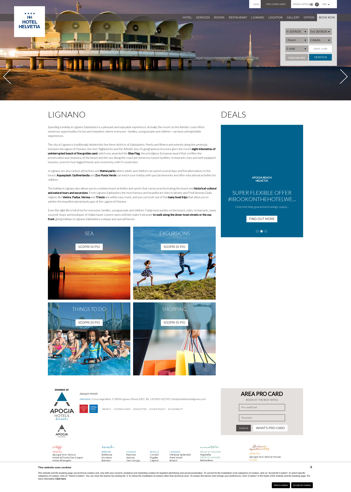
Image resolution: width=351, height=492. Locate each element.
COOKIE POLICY (157, 409)
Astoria (130, 457)
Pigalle (154, 457)
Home (256, 4)
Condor (154, 454)
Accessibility (175, 409)
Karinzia (131, 454)
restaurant (238, 17)
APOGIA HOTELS (301, 4)
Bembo (106, 460)
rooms (219, 17)
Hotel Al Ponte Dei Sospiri (67, 457)
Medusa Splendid (180, 454)
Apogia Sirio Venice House (265, 456)
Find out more (262, 219)
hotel (187, 17)
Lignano (257, 17)
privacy (106, 409)
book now (327, 17)
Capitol (154, 460)
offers (309, 17)
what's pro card (270, 428)
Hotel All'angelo (61, 460)
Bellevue (107, 454)
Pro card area (276, 4)
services (203, 17)
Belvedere (206, 460)
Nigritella (205, 454)
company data (122, 409)
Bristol (173, 460)
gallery (293, 17)
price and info (296, 58)
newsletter (140, 409)
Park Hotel (176, 457)
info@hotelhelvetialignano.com (188, 399)
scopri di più (89, 247)
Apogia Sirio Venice (64, 454)
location (275, 17)
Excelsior (107, 457)
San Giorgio (133, 460)
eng (324, 4)
